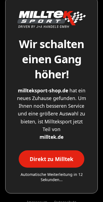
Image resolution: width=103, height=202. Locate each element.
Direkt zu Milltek (51, 159)
